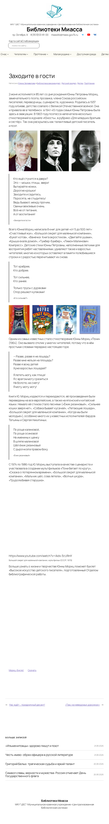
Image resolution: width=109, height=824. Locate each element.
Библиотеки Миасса (54, 29)
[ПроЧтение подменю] (47, 54)
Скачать (32, 670)
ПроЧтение (89, 83)
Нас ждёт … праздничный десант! (27, 704)
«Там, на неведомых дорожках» (82, 704)
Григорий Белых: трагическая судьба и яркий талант (40, 764)
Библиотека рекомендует (48, 83)
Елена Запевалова (26, 83)
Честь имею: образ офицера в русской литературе (39, 754)
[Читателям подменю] (27, 54)
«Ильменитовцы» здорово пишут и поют (32, 745)
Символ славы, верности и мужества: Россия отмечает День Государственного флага (45, 774)
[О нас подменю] (8, 54)
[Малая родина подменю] (70, 54)
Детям (80, 83)
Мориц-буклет (16, 670)
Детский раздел (68, 83)
